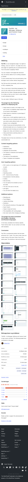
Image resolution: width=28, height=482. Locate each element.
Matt (3, 453)
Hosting (3, 433)
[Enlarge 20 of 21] (25, 312)
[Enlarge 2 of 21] (11, 254)
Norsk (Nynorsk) (8, 464)
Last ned (4, 37)
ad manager (24, 368)
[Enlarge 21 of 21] (25, 322)
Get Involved (18, 440)
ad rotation (19, 370)
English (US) (24, 365)
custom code (23, 373)
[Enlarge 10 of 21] (11, 316)
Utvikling (5, 52)
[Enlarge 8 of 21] (11, 296)
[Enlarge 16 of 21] (25, 279)
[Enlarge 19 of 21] (25, 305)
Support (3, 442)
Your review (4, 399)
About (2, 429)
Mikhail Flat (13, 34)
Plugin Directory (4, 5)
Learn (2, 440)
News (2, 431)
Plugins (16, 433)
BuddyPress (4, 458)
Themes (16, 431)
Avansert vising (5, 377)
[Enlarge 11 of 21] (11, 326)
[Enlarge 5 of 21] (11, 275)
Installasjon (5, 49)
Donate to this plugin (6, 421)
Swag (17, 447)
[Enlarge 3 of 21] (11, 261)
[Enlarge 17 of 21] (25, 286)
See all (25, 399)
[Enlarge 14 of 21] (25, 261)
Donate (17, 444)
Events (16, 442)
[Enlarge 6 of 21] (11, 282)
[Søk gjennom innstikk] (15, 15)
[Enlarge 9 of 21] (11, 304)
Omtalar (4, 46)
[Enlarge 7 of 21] (11, 289)
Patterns (17, 436)
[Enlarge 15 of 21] (25, 268)
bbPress (4, 456)
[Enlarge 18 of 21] (25, 298)
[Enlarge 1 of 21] (11, 247)
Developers (4, 444)
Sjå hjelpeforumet (5, 409)
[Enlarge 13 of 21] (25, 254)
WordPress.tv (5, 447)
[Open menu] (26, 2)
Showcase (17, 429)
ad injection (18, 368)
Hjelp (4, 56)
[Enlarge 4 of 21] (11, 268)
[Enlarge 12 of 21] (25, 247)
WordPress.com (5, 451)
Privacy (3, 436)
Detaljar (4, 42)
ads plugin (24, 370)
